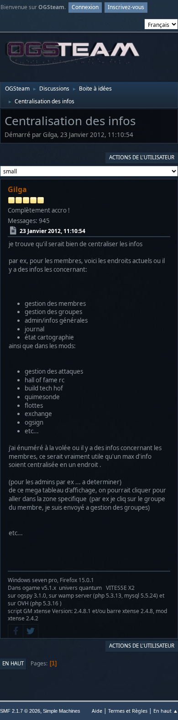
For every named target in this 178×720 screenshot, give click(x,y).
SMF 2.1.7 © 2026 (20, 711)
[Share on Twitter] (31, 631)
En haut (13, 663)
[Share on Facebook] (15, 631)
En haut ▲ (165, 710)
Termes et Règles (127, 710)
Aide (97, 710)
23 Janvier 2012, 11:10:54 (52, 230)
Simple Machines (61, 711)
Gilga (17, 189)
